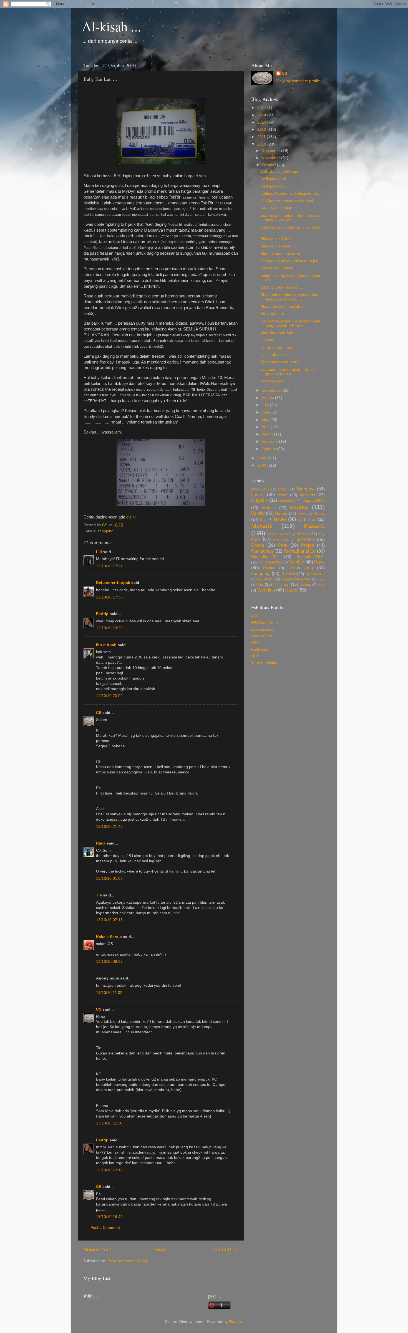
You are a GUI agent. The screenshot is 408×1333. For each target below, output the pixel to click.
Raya (319, 561)
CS (98, 713)
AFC (255, 616)
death (283, 495)
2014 (262, 115)
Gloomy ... (270, 340)
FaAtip (102, 614)
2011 (262, 137)
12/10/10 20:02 (109, 696)
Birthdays (306, 488)
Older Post (226, 1249)
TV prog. (281, 584)
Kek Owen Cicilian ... (279, 208)
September (272, 390)
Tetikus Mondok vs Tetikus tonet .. (290, 193)
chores (258, 494)
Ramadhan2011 (265, 557)
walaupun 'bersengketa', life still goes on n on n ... (288, 371)
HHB (255, 656)
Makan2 (262, 525)
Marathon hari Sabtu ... (281, 333)
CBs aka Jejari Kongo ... (282, 171)
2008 (262, 465)
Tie (99, 895)
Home (162, 1249)
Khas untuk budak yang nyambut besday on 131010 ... (289, 297)
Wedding (266, 589)
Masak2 (314, 525)
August (268, 398)
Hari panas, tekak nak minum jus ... (292, 261)
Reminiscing (300, 567)
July (266, 405)
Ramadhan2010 (300, 550)
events (299, 506)
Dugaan (259, 500)
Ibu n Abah (106, 645)
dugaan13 (287, 501)
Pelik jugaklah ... (275, 186)
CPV (255, 643)
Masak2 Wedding (279, 534)
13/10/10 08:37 (109, 961)
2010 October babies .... (282, 287)
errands (269, 508)
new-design (281, 540)
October (269, 165)
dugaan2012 (314, 500)
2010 (262, 144)
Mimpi (303, 534)
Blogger (235, 1322)
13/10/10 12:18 (109, 1170)
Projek (307, 545)
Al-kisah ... (111, 26)
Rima (100, 843)
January (269, 449)
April (266, 427)
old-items (306, 539)
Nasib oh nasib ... (276, 355)
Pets (282, 545)
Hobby (319, 514)
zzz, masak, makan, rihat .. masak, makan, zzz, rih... (291, 217)
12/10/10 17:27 (109, 566)
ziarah (291, 589)
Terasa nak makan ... (279, 268)
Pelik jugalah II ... (276, 179)
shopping (105, 531)
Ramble (296, 561)
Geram (281, 514)
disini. (131, 517)
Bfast (282, 489)
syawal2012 (315, 574)
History (302, 513)
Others (257, 545)
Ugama (305, 585)
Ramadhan (262, 550)
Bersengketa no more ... (282, 362)
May (266, 420)
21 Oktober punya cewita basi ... (289, 201)
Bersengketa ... (274, 381)
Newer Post (97, 1249)
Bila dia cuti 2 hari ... (278, 239)
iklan (263, 520)
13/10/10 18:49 (109, 1217)
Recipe (269, 568)
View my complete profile (298, 81)
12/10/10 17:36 (109, 597)
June (266, 412)
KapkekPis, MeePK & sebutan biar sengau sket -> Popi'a (291, 323)
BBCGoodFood (261, 489)
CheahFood (261, 636)
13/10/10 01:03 (109, 878)
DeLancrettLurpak (113, 583)
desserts (307, 495)
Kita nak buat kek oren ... (282, 254)
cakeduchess (262, 629)
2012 (262, 129)
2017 (262, 108)
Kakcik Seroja (109, 937)
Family (258, 513)
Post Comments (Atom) (127, 1261)
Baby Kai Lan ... (274, 314)
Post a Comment (105, 1228)
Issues (280, 519)
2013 (262, 122)
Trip (259, 584)
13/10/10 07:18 (109, 920)
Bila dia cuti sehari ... (279, 246)
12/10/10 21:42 (109, 827)
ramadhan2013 (271, 562)
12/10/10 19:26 (109, 628)
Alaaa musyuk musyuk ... (282, 306)
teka (322, 579)
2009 (262, 458)
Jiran (312, 519)
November (271, 158)
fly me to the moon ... (279, 347)
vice (321, 584)
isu (299, 519)
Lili (99, 552)
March (268, 434)
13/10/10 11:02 (109, 993)
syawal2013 (265, 579)
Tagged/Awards (295, 579)
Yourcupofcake (264, 663)
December (271, 151)
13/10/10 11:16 (109, 1123)
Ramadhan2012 (310, 557)
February (270, 441)
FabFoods (260, 649)
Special (288, 574)
